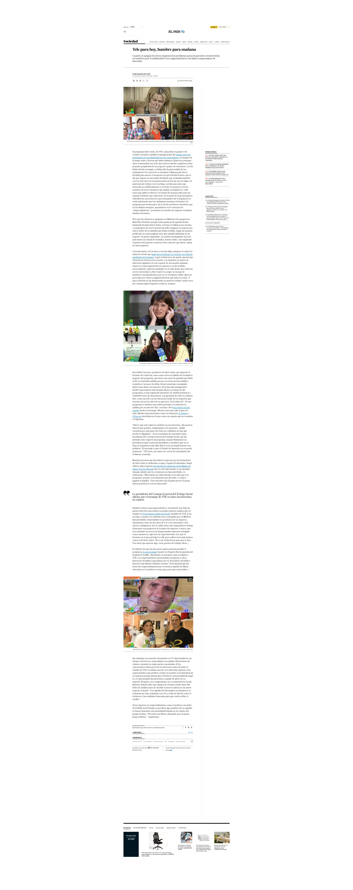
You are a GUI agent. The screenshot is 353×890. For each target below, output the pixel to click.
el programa (156, 514)
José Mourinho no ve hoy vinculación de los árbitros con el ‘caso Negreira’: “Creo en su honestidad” (215, 181)
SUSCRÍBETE (214, 27)
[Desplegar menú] (124, 31)
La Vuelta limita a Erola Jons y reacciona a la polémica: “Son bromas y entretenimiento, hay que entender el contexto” (218, 228)
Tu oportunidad (149, 552)
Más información (137, 750)
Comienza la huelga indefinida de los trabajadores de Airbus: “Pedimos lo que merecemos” (217, 165)
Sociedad (130, 41)
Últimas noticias (225, 42)
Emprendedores (147, 741)
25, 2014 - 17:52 (152, 76)
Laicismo (196, 42)
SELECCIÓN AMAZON (139, 828)
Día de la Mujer (154, 42)
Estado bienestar (158, 741)
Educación (162, 42)
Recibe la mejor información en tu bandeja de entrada (150, 727)
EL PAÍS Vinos (182, 828)
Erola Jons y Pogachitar (213, 223)
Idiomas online (171, 828)
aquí (171, 750)
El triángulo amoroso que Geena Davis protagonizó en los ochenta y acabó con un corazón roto (216, 173)
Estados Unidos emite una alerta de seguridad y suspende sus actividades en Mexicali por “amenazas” (216, 157)
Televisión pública (181, 741)
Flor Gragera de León (141, 74)
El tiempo (216, 42)
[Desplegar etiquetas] (192, 741)
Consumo (190, 42)
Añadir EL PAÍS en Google (186, 80)
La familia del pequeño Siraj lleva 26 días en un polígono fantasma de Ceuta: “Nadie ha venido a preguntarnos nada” (218, 201)
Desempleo (171, 741)
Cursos (151, 828)
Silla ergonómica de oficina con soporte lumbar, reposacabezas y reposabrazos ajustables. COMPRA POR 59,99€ (158, 854)
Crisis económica (137, 741)
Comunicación (203, 42)
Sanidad (184, 42)
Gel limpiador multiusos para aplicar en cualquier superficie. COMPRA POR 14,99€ (185, 847)
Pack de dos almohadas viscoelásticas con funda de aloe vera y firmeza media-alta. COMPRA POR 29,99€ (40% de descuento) (203, 848)
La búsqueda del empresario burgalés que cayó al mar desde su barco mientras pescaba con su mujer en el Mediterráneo (217, 209)
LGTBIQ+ (211, 42)
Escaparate (127, 828)
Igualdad (178, 42)
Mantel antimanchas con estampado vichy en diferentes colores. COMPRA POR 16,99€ (221, 847)
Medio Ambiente (170, 42)
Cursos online (160, 828)
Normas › (190, 732)
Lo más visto (209, 196)
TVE (165, 741)
